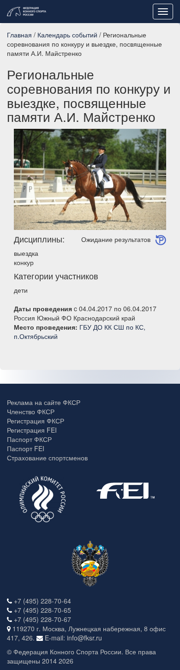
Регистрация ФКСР (35, 420)
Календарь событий (67, 34)
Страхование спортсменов (47, 457)
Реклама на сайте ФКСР (43, 402)
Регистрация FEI (32, 430)
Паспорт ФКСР (29, 439)
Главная (19, 34)
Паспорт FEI (25, 448)
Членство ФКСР (30, 411)
